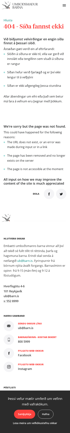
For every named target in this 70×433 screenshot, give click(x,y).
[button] (8, 20)
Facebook (24, 355)
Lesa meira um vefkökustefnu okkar (35, 423)
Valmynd (64, 5)
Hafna (45, 414)
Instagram (25, 369)
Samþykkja (24, 414)
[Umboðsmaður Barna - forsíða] (20, 5)
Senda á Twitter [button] (61, 193)
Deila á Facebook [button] (49, 193)
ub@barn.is (25, 261)
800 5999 (24, 342)
